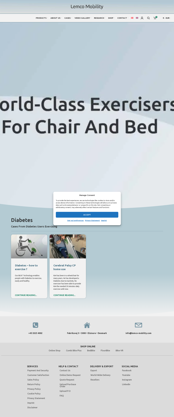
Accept (87, 215)
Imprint (104, 220)
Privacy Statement (92, 220)
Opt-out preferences (75, 220)
